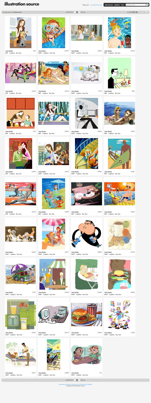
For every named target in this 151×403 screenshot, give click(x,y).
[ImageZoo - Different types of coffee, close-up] (119, 249)
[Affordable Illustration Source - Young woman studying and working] (53, 164)
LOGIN (92, 5)
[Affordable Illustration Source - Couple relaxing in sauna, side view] (20, 241)
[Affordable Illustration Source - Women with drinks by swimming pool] (86, 40)
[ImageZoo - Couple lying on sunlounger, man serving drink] (20, 367)
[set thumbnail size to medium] (131, 12)
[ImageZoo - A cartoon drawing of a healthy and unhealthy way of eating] (86, 364)
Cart (122, 5)
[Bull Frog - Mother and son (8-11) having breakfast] (21, 128)
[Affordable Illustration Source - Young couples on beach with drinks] (53, 84)
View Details (9, 51)
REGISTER (99, 5)
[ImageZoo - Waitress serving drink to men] (53, 289)
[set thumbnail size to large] (134, 12)
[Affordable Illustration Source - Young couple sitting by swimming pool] (53, 208)
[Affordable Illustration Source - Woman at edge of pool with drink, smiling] (119, 205)
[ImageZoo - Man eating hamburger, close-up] (119, 289)
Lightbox (117, 5)
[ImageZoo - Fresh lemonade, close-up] (86, 289)
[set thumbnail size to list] (136, 12)
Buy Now (18, 53)
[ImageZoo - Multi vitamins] (20, 329)
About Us (69, 384)
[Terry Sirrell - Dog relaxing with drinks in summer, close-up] (86, 83)
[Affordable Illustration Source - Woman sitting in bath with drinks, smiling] (53, 124)
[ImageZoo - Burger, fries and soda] (86, 325)
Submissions (62, 384)
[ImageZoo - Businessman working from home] (54, 369)
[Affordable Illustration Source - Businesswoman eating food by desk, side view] (86, 128)
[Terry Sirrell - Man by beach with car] (20, 284)
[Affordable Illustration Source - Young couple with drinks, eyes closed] (20, 168)
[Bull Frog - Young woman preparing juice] (20, 47)
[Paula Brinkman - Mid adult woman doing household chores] (119, 329)
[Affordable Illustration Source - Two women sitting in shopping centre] (20, 82)
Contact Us (76, 384)
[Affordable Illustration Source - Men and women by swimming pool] (20, 205)
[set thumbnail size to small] (128, 12)
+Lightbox (12, 53)
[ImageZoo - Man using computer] (53, 323)
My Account (109, 5)
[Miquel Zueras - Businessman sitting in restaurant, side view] (119, 88)
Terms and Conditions (86, 384)
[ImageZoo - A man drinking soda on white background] (86, 247)
